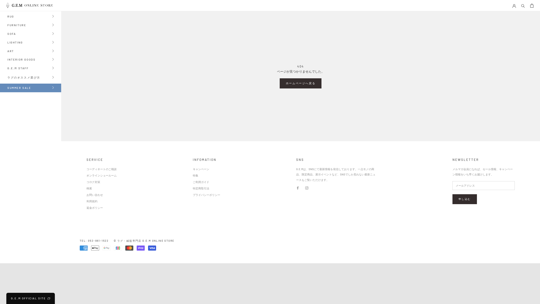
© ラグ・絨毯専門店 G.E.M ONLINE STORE (144, 240)
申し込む (465, 198)
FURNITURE (16, 25)
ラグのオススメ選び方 (23, 78)
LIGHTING (15, 43)
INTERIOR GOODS (21, 60)
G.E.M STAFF (18, 68)
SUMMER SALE (19, 88)
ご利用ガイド (201, 182)
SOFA (11, 34)
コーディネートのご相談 (101, 169)
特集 (195, 175)
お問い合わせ (94, 195)
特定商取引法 (201, 188)
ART (10, 51)
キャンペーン (201, 169)
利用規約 (91, 201)
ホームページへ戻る (300, 83)
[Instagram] (306, 187)
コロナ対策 (93, 182)
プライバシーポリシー (206, 195)
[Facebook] (297, 187)
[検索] (523, 6)
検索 (89, 188)
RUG (10, 17)
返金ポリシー (94, 207)
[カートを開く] (532, 6)
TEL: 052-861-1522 (94, 240)
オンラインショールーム (101, 175)
